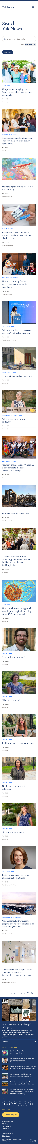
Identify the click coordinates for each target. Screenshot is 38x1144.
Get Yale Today (9, 1115)
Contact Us (6, 1129)
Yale (33, 1141)
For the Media (6, 1126)
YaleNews (8, 7)
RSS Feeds (5, 1124)
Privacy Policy (6, 1136)
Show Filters (7, 52)
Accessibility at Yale (7, 1133)
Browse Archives (7, 1121)
